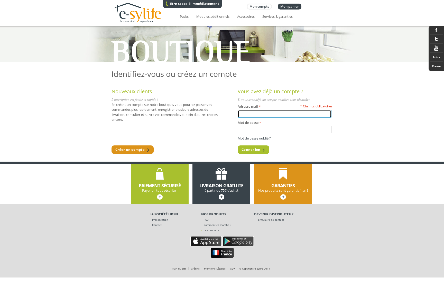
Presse (436, 66)
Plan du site (179, 268)
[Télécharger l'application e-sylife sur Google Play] (238, 245)
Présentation (160, 219)
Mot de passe (248, 122)
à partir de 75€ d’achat (221, 191)
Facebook (436, 30)
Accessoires (246, 16)
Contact (157, 225)
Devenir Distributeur (274, 214)
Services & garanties (277, 16)
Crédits (195, 268)
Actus (436, 57)
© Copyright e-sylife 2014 (254, 268)
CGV (232, 268)
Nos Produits (213, 214)
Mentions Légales (215, 268)
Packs (184, 16)
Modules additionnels (212, 16)
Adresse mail (248, 106)
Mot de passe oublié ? (254, 138)
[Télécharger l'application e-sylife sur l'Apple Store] (206, 245)
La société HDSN (164, 214)
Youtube (436, 48)
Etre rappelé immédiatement (194, 3)
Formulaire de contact (270, 219)
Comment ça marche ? (217, 225)
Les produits (211, 230)
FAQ (206, 219)
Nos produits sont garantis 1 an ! (283, 191)
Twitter (436, 39)
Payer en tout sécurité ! (160, 191)
